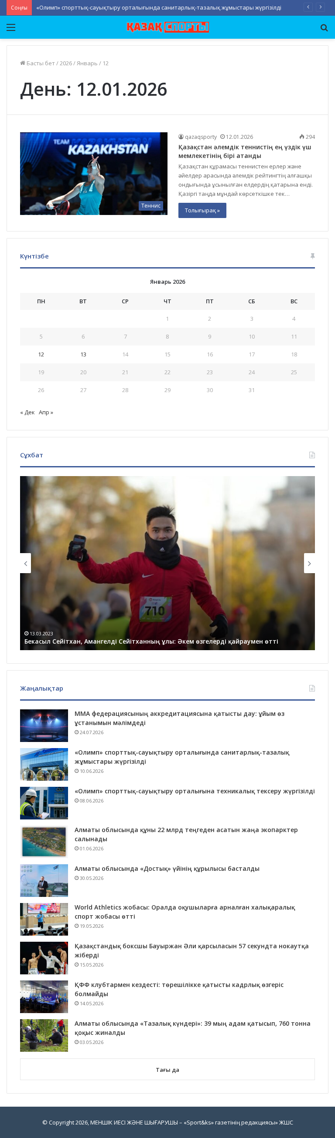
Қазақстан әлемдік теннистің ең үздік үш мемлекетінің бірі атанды (244, 151)
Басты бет (40, 63)
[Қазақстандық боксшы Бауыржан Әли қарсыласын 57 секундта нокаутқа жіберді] (44, 958)
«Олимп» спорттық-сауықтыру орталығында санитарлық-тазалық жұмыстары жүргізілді (158, 7)
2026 (66, 63)
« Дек (27, 412)
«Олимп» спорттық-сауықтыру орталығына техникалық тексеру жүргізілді (195, 791)
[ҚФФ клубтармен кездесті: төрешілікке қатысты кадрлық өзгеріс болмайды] (44, 996)
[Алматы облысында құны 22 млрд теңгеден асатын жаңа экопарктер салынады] (44, 842)
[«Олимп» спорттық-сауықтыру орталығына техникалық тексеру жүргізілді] (44, 803)
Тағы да (167, 1070)
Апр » (46, 412)
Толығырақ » (202, 210)
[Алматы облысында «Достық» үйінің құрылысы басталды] (44, 880)
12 (41, 354)
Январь (87, 63)
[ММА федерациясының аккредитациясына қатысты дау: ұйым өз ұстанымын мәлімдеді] (44, 725)
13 (83, 354)
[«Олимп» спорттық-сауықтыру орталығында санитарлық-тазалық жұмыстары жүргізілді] (44, 764)
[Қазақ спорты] (167, 27)
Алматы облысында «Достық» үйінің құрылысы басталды (167, 868)
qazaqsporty (201, 137)
